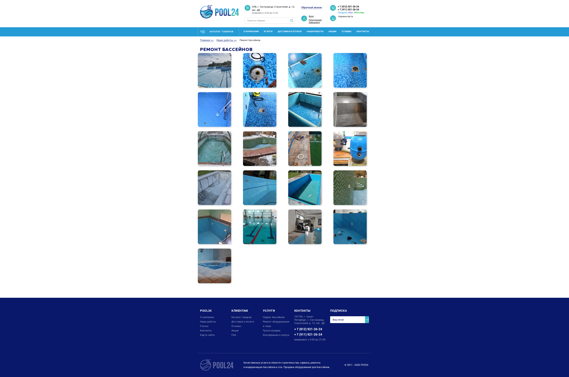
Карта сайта (207, 334)
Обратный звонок (311, 7)
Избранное (314, 22)
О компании (251, 32)
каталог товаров (221, 32)
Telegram (342, 12)
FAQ (233, 334)
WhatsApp (359, 12)
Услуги (268, 32)
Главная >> (207, 40)
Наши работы (315, 32)
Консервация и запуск (276, 334)
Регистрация (315, 20)
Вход (311, 16)
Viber (350, 12)
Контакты (363, 32)
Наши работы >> (226, 40)
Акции (332, 32)
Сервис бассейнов (274, 317)
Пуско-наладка (271, 330)
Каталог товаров (241, 317)
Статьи (204, 326)
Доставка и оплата (290, 32)
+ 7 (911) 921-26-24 (348, 9)
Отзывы (346, 32)
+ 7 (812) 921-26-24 (348, 6)
